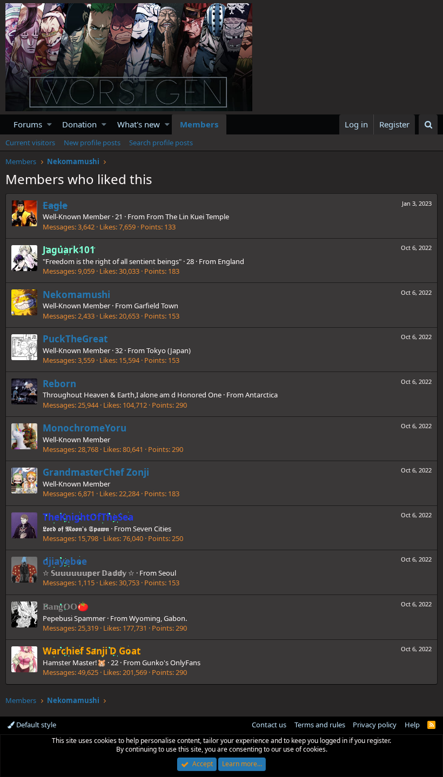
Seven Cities (152, 528)
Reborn (59, 383)
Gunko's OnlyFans (171, 662)
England (231, 261)
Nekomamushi (76, 294)
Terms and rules (319, 724)
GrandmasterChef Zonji (96, 472)
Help (412, 724)
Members (199, 124)
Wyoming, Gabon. (158, 618)
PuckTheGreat (75, 339)
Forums (28, 124)
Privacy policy (375, 724)
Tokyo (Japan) (168, 350)
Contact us (269, 724)
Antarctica (261, 395)
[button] (49, 124)
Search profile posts (161, 142)
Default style (35, 724)
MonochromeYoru (84, 428)
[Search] (428, 124)
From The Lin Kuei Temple (187, 216)
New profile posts (92, 142)
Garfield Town (156, 305)
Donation (79, 124)
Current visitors (30, 142)
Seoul (167, 573)
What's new (138, 124)
